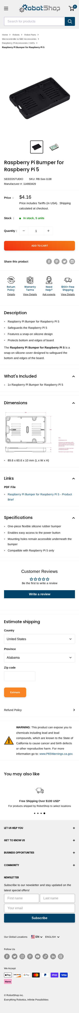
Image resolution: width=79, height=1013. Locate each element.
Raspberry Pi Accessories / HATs (18, 43)
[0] (71, 8)
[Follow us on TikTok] (45, 956)
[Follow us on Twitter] (14, 956)
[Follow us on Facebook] (7, 956)
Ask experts (49, 294)
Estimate (15, 692)
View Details (30, 294)
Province (10, 649)
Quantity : (10, 230)
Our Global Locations (15, 936)
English (51, 936)
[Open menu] (6, 8)
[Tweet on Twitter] (64, 261)
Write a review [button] (39, 594)
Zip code (10, 667)
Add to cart (39, 245)
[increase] (48, 231)
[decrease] (23, 231)
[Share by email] (72, 261)
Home (5, 35)
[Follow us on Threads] (61, 956)
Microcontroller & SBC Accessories (19, 39)
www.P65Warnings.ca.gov (56, 753)
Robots (16, 35)
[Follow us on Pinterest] (30, 956)
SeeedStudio (13, 179)
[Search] (70, 21)
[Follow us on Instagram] (22, 956)
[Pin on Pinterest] (57, 261)
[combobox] (34, 21)
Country (9, 630)
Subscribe (39, 918)
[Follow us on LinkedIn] (53, 956)
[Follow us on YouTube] (38, 956)
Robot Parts (30, 35)
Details (11, 294)
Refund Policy (13, 710)
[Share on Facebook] (49, 261)
